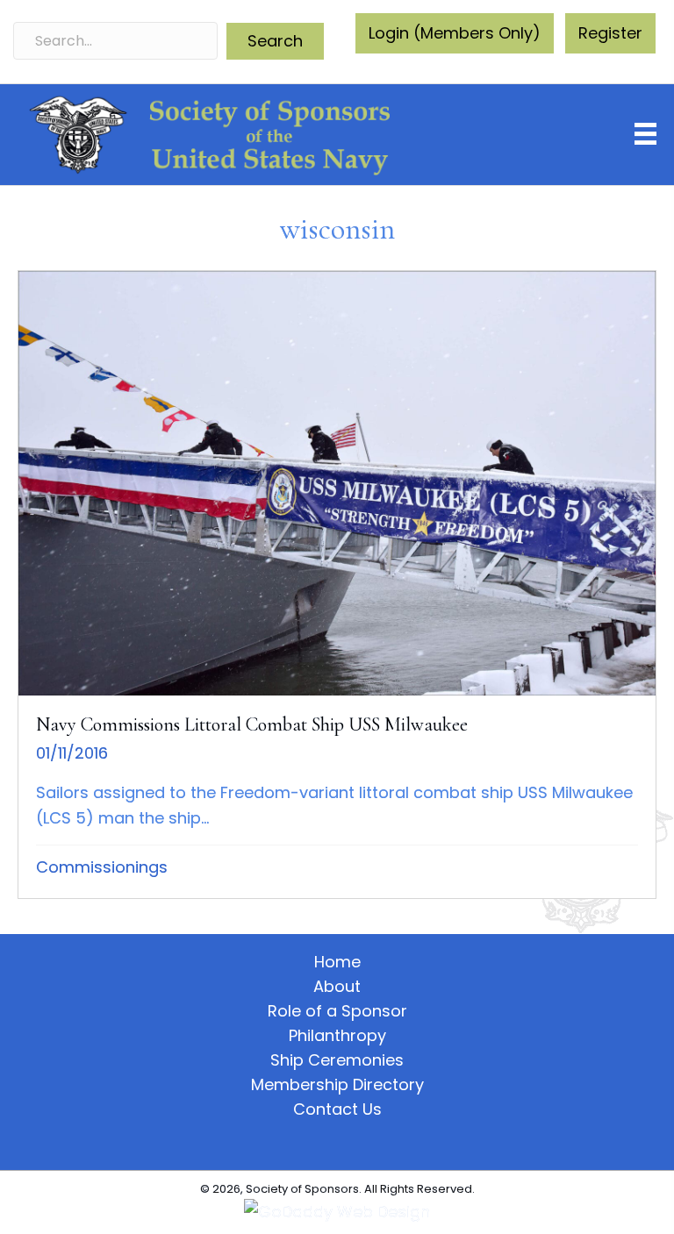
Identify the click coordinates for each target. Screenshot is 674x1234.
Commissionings (102, 867)
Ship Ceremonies (337, 1060)
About (337, 986)
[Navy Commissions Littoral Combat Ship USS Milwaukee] (337, 584)
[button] (275, 41)
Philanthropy (337, 1036)
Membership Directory (337, 1085)
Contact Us (337, 1109)
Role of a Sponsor (337, 1011)
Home (337, 962)
